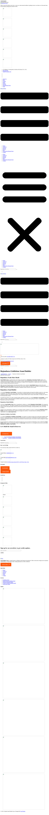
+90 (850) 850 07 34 (11, 356)
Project (4, 83)
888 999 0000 (5, 70)
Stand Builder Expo (4, 379)
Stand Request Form (7, 85)
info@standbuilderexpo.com (8, 361)
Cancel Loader (3, 1)
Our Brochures (5, 468)
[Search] (16, 269)
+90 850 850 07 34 (10, 453)
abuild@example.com (7, 71)
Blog (4, 80)
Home (4, 82)
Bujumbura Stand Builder (8, 390)
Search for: (2, 269)
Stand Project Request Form (8, 151)
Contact (4, 81)
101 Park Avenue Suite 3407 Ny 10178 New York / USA (18, 462)
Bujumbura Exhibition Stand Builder (8, 414)
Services (4, 84)
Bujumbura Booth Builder (7, 402)
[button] (24, 210)
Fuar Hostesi (22, 811)
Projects (4, 149)
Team (4, 86)
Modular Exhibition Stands (8, 582)
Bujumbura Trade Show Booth (33, 379)
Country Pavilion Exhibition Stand (9, 583)
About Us (5, 79)
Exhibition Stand (6, 579)
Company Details (5, 471)
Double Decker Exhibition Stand (9, 581)
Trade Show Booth (6, 584)
